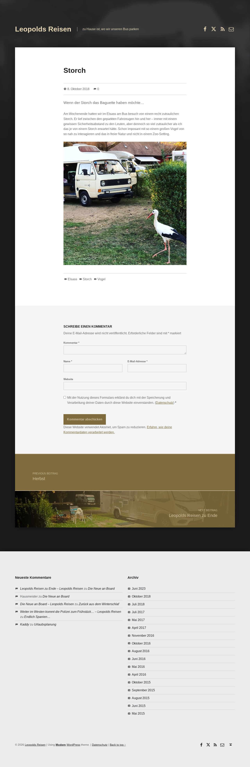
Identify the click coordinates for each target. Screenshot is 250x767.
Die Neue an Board (101, 588)
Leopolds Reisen (43, 29)
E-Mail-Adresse (137, 361)
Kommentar (71, 342)
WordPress (73, 744)
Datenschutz (164, 402)
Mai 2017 (138, 620)
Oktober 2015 (141, 682)
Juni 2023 (139, 588)
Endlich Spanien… (37, 616)
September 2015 (143, 690)
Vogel (101, 279)
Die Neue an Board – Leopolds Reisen (47, 604)
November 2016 (143, 635)
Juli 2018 (138, 604)
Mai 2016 (138, 666)
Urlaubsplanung (45, 624)
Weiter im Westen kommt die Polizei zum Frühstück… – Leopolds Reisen (70, 611)
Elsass (72, 279)
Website (68, 379)
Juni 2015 (139, 706)
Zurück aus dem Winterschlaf (99, 604)
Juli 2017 (138, 612)
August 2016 (140, 651)
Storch (87, 279)
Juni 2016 (139, 659)
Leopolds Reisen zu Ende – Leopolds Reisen (51, 588)
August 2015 (140, 698)
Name (67, 361)
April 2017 (139, 627)
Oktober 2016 (141, 643)
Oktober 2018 (141, 596)
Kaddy (24, 624)
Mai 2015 (138, 713)
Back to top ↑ (118, 744)
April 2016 (139, 674)
